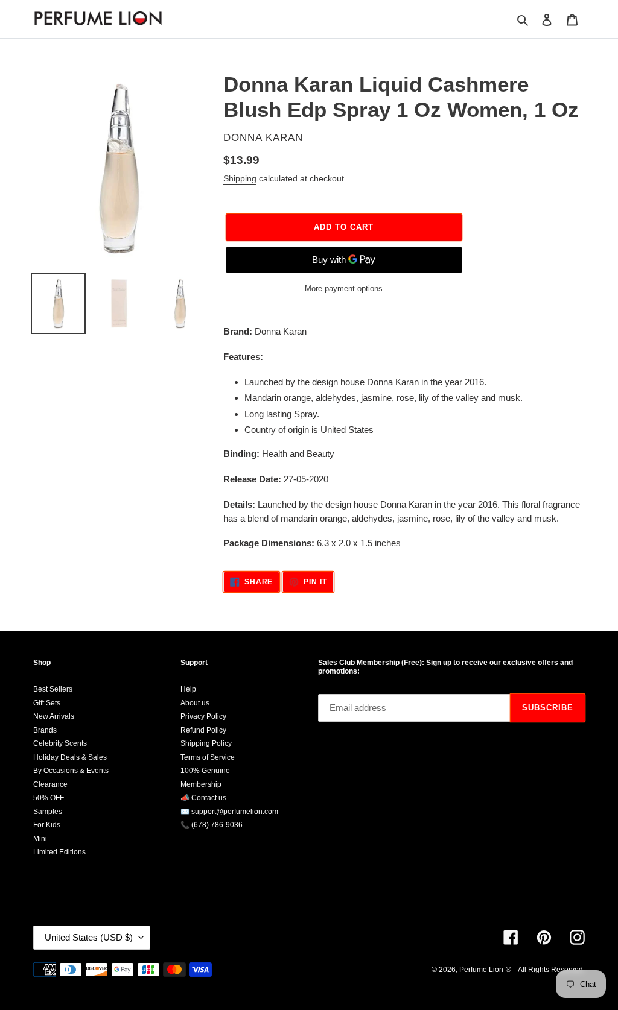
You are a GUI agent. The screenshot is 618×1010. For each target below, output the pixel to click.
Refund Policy (203, 730)
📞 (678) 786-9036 (211, 825)
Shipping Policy (206, 743)
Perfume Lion (481, 969)
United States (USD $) (89, 937)
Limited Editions (59, 852)
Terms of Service (207, 757)
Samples (47, 811)
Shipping (239, 178)
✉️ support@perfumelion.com (229, 811)
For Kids (46, 825)
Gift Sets (46, 703)
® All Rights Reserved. (545, 969)
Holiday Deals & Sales (70, 757)
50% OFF (48, 798)
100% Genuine (205, 770)
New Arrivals (53, 716)
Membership (200, 784)
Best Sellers (52, 689)
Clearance (50, 784)
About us (194, 703)
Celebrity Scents (60, 743)
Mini (40, 839)
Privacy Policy (203, 716)
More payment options (344, 288)
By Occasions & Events (71, 770)
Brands (45, 730)
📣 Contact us (203, 798)
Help (188, 689)
